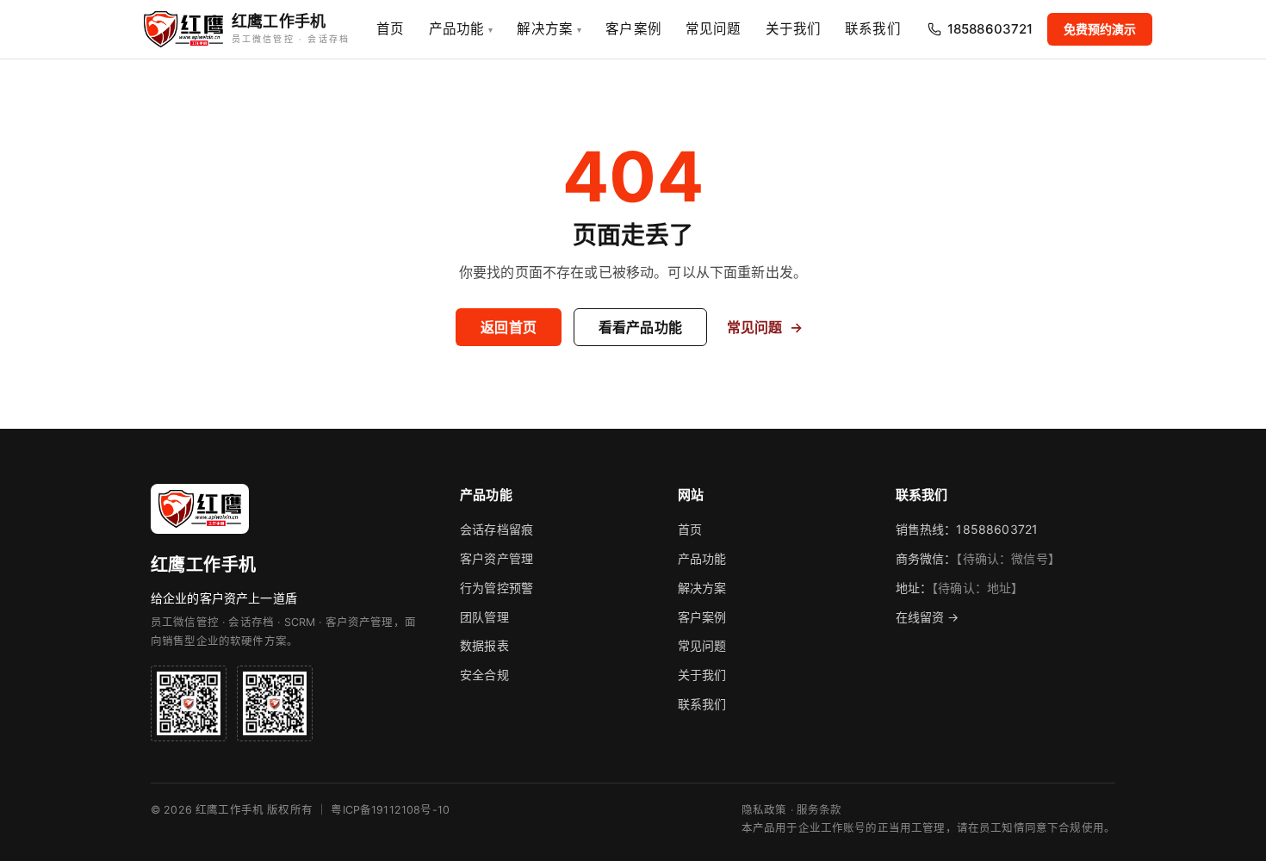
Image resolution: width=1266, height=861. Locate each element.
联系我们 (873, 29)
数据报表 (484, 645)
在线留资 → (927, 617)
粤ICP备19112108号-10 (390, 809)
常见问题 (714, 29)
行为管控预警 (496, 587)
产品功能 (461, 29)
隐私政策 (764, 809)
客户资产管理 (496, 558)
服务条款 (819, 809)
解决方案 (549, 29)
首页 (390, 29)
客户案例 (633, 29)
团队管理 (484, 617)
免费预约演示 (1100, 29)
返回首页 (509, 327)
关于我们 (794, 29)
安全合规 (484, 674)
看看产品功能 (640, 327)
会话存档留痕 (496, 529)
